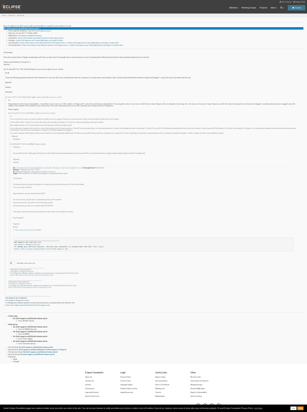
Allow (300, 408)
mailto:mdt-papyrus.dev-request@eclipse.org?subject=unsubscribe (96, 45)
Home (4, 15)
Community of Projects (199, 381)
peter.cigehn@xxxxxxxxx (46, 97)
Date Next (16, 26)
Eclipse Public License (128, 388)
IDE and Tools (195, 377)
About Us (88, 377)
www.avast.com (29, 263)
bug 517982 (62, 104)
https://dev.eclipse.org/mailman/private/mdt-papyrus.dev (40, 38)
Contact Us (89, 381)
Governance (89, 388)
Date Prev (8, 26)
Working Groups (249, 7)
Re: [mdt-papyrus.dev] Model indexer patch (30, 318)
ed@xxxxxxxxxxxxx (42, 113)
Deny (293, 408)
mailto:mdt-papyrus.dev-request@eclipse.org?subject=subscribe (93, 43)
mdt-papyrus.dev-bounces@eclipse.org (31, 168)
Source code (20, 15)
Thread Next (36, 26)
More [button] (273, 7)
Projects (263, 7)
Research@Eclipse (197, 388)
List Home (67, 26)
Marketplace (160, 396)
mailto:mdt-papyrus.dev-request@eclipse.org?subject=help (39, 40)
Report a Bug (160, 377)
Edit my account (286, 2)
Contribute (11, 15)
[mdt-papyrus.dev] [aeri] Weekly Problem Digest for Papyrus (43, 350)
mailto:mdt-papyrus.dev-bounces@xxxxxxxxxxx (65, 168)
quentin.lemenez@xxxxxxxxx (39, 31)
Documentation (161, 381)
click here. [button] (258, 408)
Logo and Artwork (92, 392)
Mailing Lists (160, 388)
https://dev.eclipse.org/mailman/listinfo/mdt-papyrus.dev (42, 43)
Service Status (196, 396)
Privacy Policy (125, 377)
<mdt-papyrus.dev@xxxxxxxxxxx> (43, 172)
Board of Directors (92, 396)
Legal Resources (126, 392)
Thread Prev (26, 26)
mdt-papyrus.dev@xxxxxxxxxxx (30, 36)
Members (233, 7)
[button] (282, 7)
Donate (297, 8)
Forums (158, 392)
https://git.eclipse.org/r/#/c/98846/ (28, 230)
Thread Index (56, 26)
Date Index (46, 26)
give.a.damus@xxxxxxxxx (47, 69)
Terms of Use (125, 381)
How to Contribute (162, 385)
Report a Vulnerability (198, 392)
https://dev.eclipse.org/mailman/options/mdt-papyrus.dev (44, 45)
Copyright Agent (126, 385)
